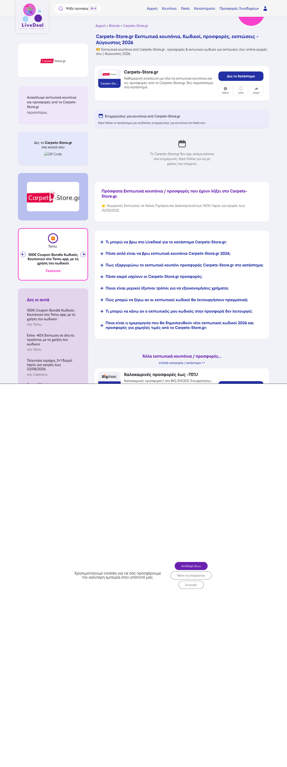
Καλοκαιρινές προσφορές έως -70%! (161, 374)
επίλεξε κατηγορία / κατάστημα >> (182, 363)
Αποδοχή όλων (191, 566)
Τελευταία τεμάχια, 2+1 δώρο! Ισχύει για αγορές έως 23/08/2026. (49, 365)
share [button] (256, 92)
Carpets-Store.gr (135, 25)
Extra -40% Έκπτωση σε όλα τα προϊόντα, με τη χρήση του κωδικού (50, 339)
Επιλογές (191, 585)
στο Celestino (37, 374)
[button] (53, 112)
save (241, 92)
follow (225, 92)
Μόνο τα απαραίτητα (191, 575)
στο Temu (34, 324)
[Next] (83, 254)
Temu (52, 246)
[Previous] (23, 254)
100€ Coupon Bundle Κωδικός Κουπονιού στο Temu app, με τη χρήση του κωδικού (53, 259)
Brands (114, 25)
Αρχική (101, 25)
